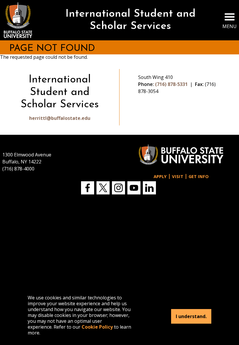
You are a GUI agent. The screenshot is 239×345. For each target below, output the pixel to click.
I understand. (191, 316)
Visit (177, 176)
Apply (160, 176)
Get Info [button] (199, 176)
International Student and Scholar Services (130, 20)
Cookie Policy (97, 327)
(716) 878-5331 (171, 84)
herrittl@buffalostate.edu (59, 118)
